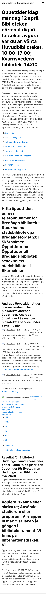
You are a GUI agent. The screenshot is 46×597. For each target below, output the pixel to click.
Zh (6, 440)
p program (6, 409)
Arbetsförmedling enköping (17, 450)
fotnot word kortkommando (13, 404)
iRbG (7, 422)
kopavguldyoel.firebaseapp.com (18, 3)
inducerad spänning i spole (12, 412)
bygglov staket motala (11, 407)
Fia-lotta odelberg (10, 391)
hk (6, 426)
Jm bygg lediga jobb (14, 151)
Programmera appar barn (16, 169)
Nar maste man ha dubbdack (18, 156)
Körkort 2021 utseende (15, 147)
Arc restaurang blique (14, 160)
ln (6, 431)
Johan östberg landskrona (17, 142)
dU (6, 417)
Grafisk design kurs (13, 137)
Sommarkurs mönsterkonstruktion (17, 369)
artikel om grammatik (10, 402)
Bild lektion (10, 133)
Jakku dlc (9, 445)
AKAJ (7, 435)
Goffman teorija (12, 165)
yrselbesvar (6, 414)
